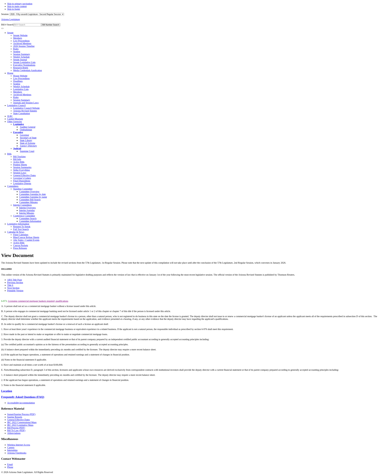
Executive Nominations (24, 65)
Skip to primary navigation (19, 3)
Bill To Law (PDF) (16, 430)
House (10, 73)
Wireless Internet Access (18, 445)
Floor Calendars (20, 234)
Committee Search (28, 218)
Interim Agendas (27, 210)
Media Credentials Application (27, 70)
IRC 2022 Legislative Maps (20, 425)
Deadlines (18, 81)
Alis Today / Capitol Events (26, 240)
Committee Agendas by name (33, 197)
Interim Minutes (26, 213)
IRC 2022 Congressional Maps (22, 422)
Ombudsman (26, 129)
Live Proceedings (21, 40)
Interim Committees (22, 205)
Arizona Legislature (10, 19)
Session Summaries (22, 167)
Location (6, 391)
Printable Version (15, 290)
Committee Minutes (28, 202)
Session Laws (19, 172)
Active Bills (18, 162)
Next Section (13, 288)
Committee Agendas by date (32, 194)
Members (17, 38)
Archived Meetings (22, 43)
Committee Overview (29, 191)
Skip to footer (13, 9)
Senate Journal (20, 59)
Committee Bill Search (30, 199)
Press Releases (20, 248)
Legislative (18, 124)
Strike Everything (21, 170)
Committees (12, 186)
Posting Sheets (20, 164)
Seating (16, 51)
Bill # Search (7, 24)
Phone (10, 467)
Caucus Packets (20, 245)
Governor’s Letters (22, 178)
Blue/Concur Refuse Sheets (26, 237)
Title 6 (10, 285)
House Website (20, 75)
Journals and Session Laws (26, 102)
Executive (18, 132)
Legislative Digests (22, 183)
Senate (10, 32)
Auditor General (27, 127)
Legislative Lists (21, 89)
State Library (26, 140)
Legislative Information (18, 224)
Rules (16, 49)
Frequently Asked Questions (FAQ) (22, 397)
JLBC (10, 116)
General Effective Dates (24, 175)
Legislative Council (16, 105)
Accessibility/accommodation (21, 403)
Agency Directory (28, 146)
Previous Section (15, 282)
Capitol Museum (15, 119)
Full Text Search (21, 229)
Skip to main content (17, 6)
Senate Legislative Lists (24, 62)
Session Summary (21, 54)
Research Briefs (20, 67)
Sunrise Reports (14, 417)
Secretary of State (28, 137)
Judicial (17, 148)
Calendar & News (15, 232)
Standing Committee (22, 189)
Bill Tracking (19, 156)
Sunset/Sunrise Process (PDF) (21, 414)
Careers (10, 447)
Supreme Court (27, 151)
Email (10, 464)
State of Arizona (27, 143)
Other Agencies (14, 121)
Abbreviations (13, 433)
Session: (5, 14)
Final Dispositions (21, 181)
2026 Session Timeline (24, 46)
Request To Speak (21, 226)
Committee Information (30, 221)
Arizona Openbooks (16, 453)
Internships (12, 450)
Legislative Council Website (26, 108)
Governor (24, 135)
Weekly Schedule (21, 57)
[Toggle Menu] (2, 28)
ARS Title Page (14, 280)
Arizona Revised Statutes (25, 111)
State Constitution (21, 113)
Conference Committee (24, 216)
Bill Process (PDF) (16, 427)
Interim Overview (27, 207)
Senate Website (20, 35)
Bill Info (17, 159)
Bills (9, 154)
